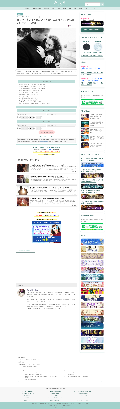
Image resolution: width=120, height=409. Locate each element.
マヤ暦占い (83, 398)
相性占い (46, 8)
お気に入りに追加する (25, 250)
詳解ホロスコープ (28, 400)
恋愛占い (29, 16)
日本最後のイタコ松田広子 (83, 393)
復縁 (75, 8)
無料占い (27, 8)
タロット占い (36, 16)
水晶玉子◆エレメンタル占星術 (28, 393)
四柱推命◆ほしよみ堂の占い (55, 400)
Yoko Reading (73, 25)
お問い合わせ (35, 403)
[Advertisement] (46, 267)
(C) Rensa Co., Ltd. (60, 407)
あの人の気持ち (37, 8)
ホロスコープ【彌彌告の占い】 (28, 391)
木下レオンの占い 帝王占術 (55, 391)
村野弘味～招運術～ (56, 393)
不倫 (80, 8)
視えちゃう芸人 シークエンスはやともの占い (83, 391)
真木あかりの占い (28, 395)
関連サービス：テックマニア (55, 405)
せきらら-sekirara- (67, 405)
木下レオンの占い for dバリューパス (83, 400)
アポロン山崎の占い (56, 395)
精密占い (20, 14)
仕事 (70, 8)
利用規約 (42, 403)
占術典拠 (59, 403)
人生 (59, 8)
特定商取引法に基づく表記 (68, 403)
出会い (86, 8)
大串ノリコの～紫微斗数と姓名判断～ (55, 398)
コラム (93, 8)
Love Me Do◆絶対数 (83, 395)
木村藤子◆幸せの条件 (28, 398)
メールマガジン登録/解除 (82, 403)
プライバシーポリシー (50, 403)
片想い (53, 8)
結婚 (64, 8)
